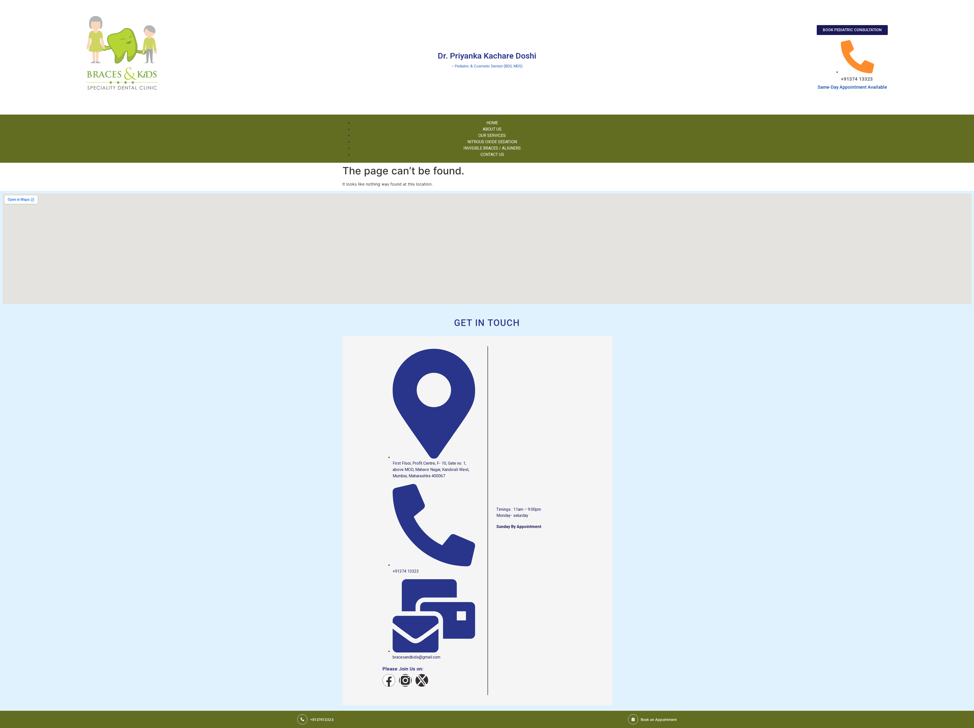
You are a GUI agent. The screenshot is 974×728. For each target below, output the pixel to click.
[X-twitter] (421, 680)
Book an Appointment (659, 719)
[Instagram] (405, 680)
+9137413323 (322, 719)
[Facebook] (388, 680)
